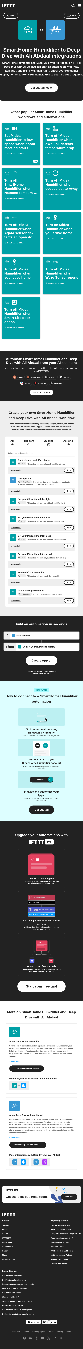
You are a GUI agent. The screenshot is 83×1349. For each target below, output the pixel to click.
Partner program (38, 1332)
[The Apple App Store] (33, 1322)
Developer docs (8, 1259)
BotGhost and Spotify (60, 1242)
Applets (5, 1234)
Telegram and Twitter (59, 1259)
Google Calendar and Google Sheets (66, 1234)
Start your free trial (41, 986)
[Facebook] (24, 1338)
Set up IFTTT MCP (41, 392)
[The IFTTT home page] (8, 5)
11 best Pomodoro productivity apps (17, 1301)
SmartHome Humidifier (31, 50)
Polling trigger (26, 482)
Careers (26, 1332)
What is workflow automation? (14, 1288)
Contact (51, 1332)
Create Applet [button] (41, 660)
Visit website (14, 1061)
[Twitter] (49, 1338)
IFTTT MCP (6, 1238)
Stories (5, 1230)
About (68, 1332)
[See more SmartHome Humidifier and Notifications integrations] (19, 1085)
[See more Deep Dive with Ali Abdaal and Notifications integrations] (19, 1162)
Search (5, 1251)
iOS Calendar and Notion (61, 1230)
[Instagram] (36, 1338)
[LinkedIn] (30, 1338)
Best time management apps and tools (18, 1284)
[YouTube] (43, 1338)
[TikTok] (55, 1338)
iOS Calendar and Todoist (61, 1255)
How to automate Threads (12, 1305)
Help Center (7, 1242)
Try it (69, 470)
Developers (15, 1332)
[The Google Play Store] (49, 1322)
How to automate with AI (12, 1276)
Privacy (60, 1332)
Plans (4, 1255)
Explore (6, 1221)
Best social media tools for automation (18, 1314)
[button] (79, 5)
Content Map (7, 1247)
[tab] (12, 443)
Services (5, 1225)
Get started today (41, 87)
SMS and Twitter (57, 1247)
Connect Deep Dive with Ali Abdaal (28, 1145)
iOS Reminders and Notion (62, 1251)
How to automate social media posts (17, 1310)
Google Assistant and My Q (62, 1238)
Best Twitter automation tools (14, 1280)
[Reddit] (61, 1338)
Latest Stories (9, 1271)
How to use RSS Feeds (11, 1293)
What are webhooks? (10, 1297)
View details (16, 470)
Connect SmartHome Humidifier (27, 1068)
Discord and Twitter (59, 1264)
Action (23, 464)
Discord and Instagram (60, 1225)
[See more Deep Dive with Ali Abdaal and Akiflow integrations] (40, 1162)
